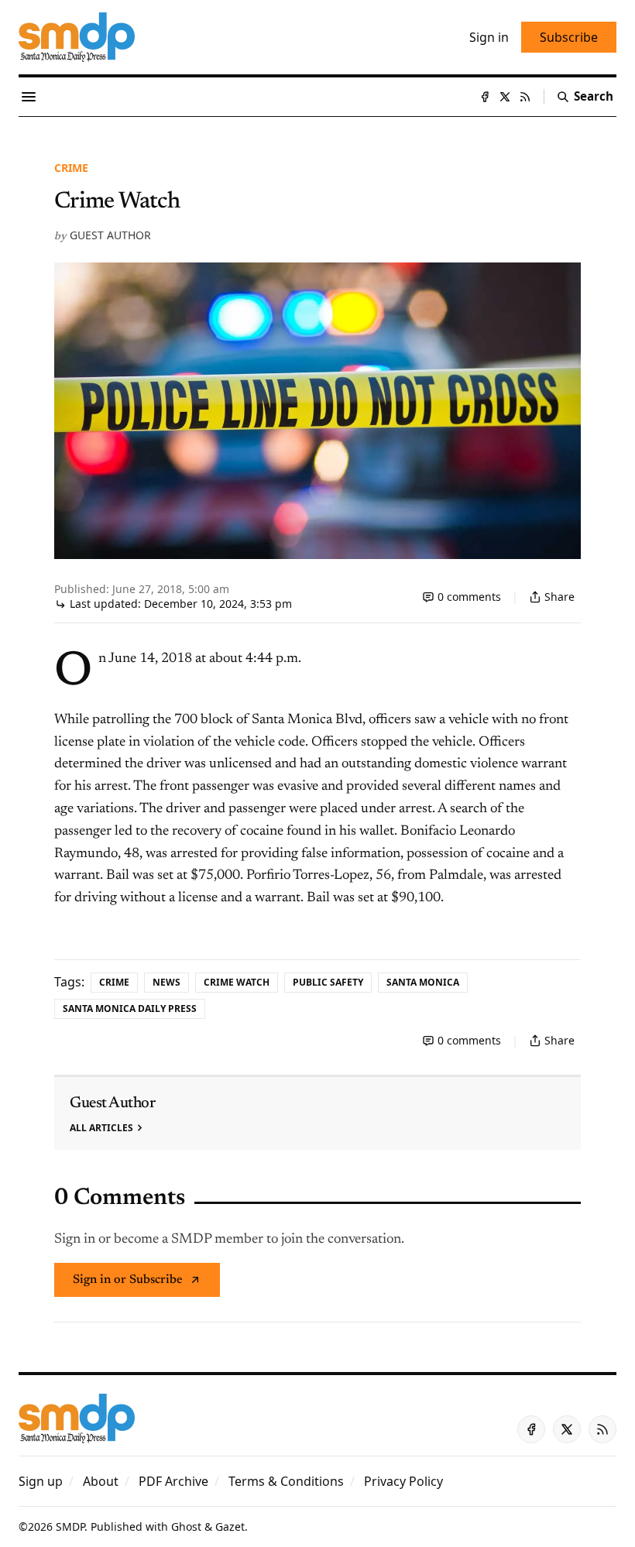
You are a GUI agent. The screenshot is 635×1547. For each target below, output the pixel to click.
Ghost (186, 1526)
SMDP (70, 1526)
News (166, 982)
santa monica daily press (130, 1008)
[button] (41, 1481)
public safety (328, 982)
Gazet (230, 1526)
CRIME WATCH (236, 982)
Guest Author (110, 235)
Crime (71, 167)
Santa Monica (422, 982)
